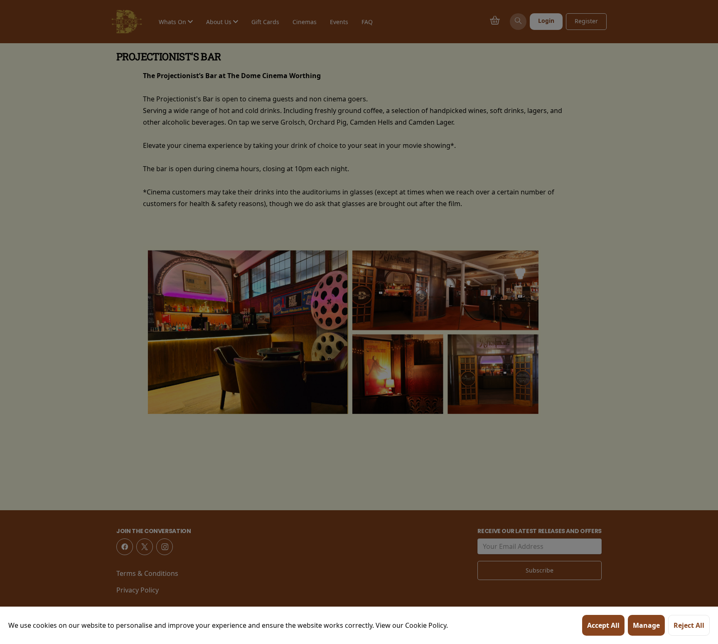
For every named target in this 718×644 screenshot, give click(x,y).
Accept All (603, 625)
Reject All (689, 625)
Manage (646, 625)
